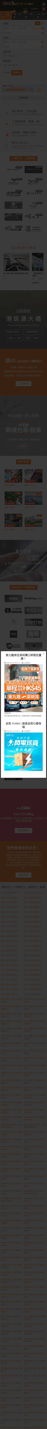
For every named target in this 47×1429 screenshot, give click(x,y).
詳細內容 (7, 713)
